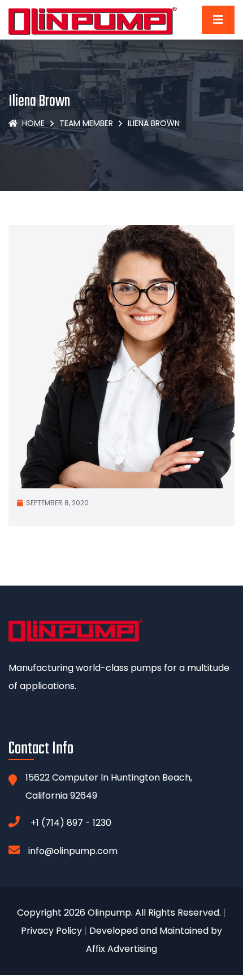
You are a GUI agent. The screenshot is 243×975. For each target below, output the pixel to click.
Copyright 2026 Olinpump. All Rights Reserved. (119, 912)
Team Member (86, 123)
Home (33, 123)
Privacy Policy (51, 930)
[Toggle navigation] (218, 20)
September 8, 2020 (57, 503)
